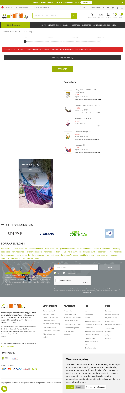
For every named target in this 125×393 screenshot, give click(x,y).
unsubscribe (70, 273)
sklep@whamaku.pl (43, 7)
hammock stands (7, 255)
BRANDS (65, 25)
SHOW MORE (87, 293)
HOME (43, 25)
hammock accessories (102, 249)
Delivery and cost (49, 311)
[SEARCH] (74, 16)
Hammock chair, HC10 (83, 132)
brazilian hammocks (34, 252)
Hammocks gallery (49, 327)
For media (108, 311)
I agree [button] (70, 387)
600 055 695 (23, 7)
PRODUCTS (62, 69)
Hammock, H (80, 145)
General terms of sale (71, 321)
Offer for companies (112, 314)
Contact (87, 318)
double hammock (87, 255)
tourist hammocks (23, 255)
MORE (86, 2)
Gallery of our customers (51, 331)
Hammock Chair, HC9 (83, 118)
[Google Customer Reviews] (16, 358)
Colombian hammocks (72, 252)
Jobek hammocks (36, 249)
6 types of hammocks (92, 334)
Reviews (108, 338)
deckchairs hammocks (16, 258)
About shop (89, 314)
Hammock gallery (30, 164)
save (59, 273)
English (7, 7)
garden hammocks (67, 249)
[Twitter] (113, 8)
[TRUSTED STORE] (5, 358)
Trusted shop (109, 328)
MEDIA (114, 25)
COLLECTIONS (75, 25)
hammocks (5, 249)
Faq (86, 311)
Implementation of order (72, 324)
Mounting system (90, 338)
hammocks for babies (69, 255)
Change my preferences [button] (95, 387)
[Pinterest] (118, 8)
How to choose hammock (94, 331)
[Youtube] (108, 8)
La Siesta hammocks (19, 249)
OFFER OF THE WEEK (54, 25)
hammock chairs (18, 252)
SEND (110, 267)
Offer (107, 335)
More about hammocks (113, 325)
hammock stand (38, 255)
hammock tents (33, 258)
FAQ (84, 7)
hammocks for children (53, 252)
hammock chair (102, 255)
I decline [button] (79, 387)
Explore (31, 170)
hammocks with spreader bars (94, 252)
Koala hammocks (51, 249)
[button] (92, 16)
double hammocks (84, 249)
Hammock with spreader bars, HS (87, 105)
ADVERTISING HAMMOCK (101, 25)
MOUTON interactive (53, 383)
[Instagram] (122, 8)
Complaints (89, 328)
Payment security (111, 318)
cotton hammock (115, 252)
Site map (108, 332)
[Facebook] (104, 8)
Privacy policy (110, 321)
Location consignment (71, 328)
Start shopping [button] (13, 25)
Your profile (68, 311)
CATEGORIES (86, 25)
